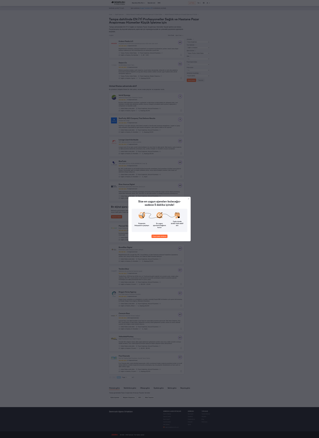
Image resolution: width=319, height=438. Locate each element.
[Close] (189, 199)
